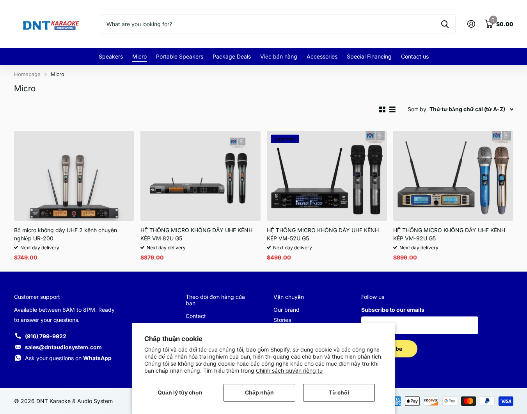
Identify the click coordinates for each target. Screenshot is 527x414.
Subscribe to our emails (392, 309)
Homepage (27, 74)
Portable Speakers (179, 56)
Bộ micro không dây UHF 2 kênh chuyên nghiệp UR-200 (65, 234)
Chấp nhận (259, 392)
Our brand (286, 309)
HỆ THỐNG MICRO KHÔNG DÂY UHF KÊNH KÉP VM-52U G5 (323, 234)
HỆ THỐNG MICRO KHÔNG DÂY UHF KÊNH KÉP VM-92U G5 (449, 234)
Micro (139, 56)
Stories (282, 319)
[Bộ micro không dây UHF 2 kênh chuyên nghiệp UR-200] (74, 176)
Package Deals (232, 56)
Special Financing (369, 56)
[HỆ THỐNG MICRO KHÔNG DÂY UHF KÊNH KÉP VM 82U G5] (200, 176)
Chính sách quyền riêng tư (289, 370)
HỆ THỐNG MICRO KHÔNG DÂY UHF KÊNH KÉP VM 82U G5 (196, 234)
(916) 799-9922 (45, 336)
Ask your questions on (68, 358)
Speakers (111, 56)
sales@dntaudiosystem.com (63, 347)
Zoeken (445, 24)
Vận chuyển (288, 296)
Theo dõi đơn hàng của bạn (215, 299)
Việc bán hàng (278, 56)
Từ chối (339, 392)
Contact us (415, 56)
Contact (196, 316)
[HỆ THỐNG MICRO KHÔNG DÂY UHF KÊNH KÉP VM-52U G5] (327, 176)
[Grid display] (382, 109)
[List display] (392, 109)
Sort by (417, 109)
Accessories (322, 56)
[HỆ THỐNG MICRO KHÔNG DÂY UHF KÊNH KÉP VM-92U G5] (453, 176)
